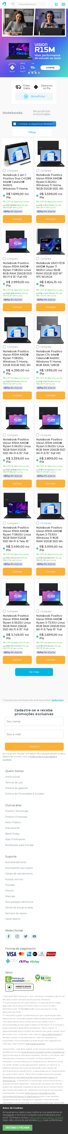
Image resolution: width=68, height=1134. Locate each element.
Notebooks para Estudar (19, 845)
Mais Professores (15, 839)
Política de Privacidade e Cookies (24, 793)
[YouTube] (34, 936)
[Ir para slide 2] (32, 73)
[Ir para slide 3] (36, 73)
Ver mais (34, 672)
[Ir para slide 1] (29, 73)
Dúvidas (10, 884)
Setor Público (13, 822)
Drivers (9, 890)
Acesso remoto (14, 879)
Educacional (12, 827)
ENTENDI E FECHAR (17, 1127)
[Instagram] (17, 936)
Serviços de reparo (16, 913)
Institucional (12, 776)
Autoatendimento (15, 862)
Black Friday (12, 833)
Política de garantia (16, 788)
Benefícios (38, 96)
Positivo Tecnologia (16, 811)
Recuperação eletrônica (19, 901)
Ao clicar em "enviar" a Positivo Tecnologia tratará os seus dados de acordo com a (34, 756)
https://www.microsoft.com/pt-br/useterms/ (42, 1052)
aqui (40, 1120)
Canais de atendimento (19, 873)
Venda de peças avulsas (19, 907)
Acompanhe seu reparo (19, 868)
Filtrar (32, 132)
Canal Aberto (12, 918)
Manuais (10, 896)
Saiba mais (57, 700)
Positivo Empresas (16, 816)
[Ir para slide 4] (39, 73)
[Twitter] (25, 936)
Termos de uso (14, 782)
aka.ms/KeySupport (52, 1034)
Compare (12, 170)
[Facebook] (8, 936)
